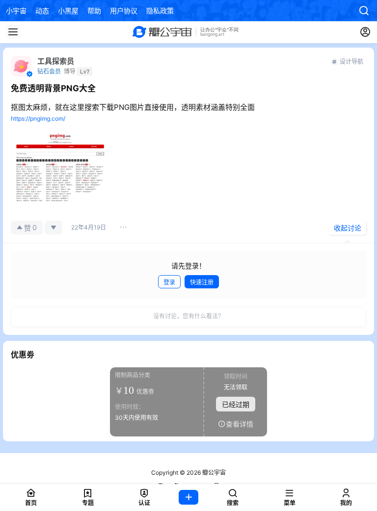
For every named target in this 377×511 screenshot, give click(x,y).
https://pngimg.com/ (38, 118)
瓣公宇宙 (213, 472)
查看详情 (239, 423)
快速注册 (202, 282)
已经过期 (235, 404)
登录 (169, 282)
